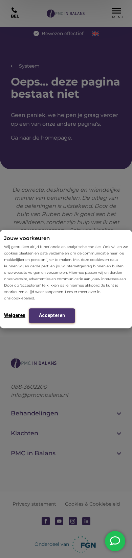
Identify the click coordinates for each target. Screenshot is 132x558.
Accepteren (52, 315)
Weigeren (14, 315)
